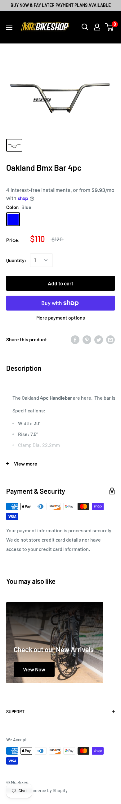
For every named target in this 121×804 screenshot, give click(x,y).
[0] (110, 27)
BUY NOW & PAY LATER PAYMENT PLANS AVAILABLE (61, 5)
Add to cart (60, 283)
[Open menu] (9, 27)
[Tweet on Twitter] (98, 339)
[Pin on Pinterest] (87, 339)
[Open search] (85, 27)
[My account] (97, 27)
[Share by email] (110, 339)
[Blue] (13, 219)
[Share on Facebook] (75, 339)
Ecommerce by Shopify (45, 790)
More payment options (60, 317)
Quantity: (16, 260)
